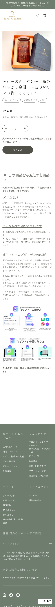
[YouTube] (18, 595)
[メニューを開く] (51, 15)
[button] (44, 15)
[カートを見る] (44, 15)
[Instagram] (4, 595)
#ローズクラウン (11, 100)
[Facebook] (11, 595)
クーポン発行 (45, 601)
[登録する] (50, 543)
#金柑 (42, 100)
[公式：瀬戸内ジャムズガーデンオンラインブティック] (12, 15)
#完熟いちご (29, 100)
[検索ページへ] (38, 15)
